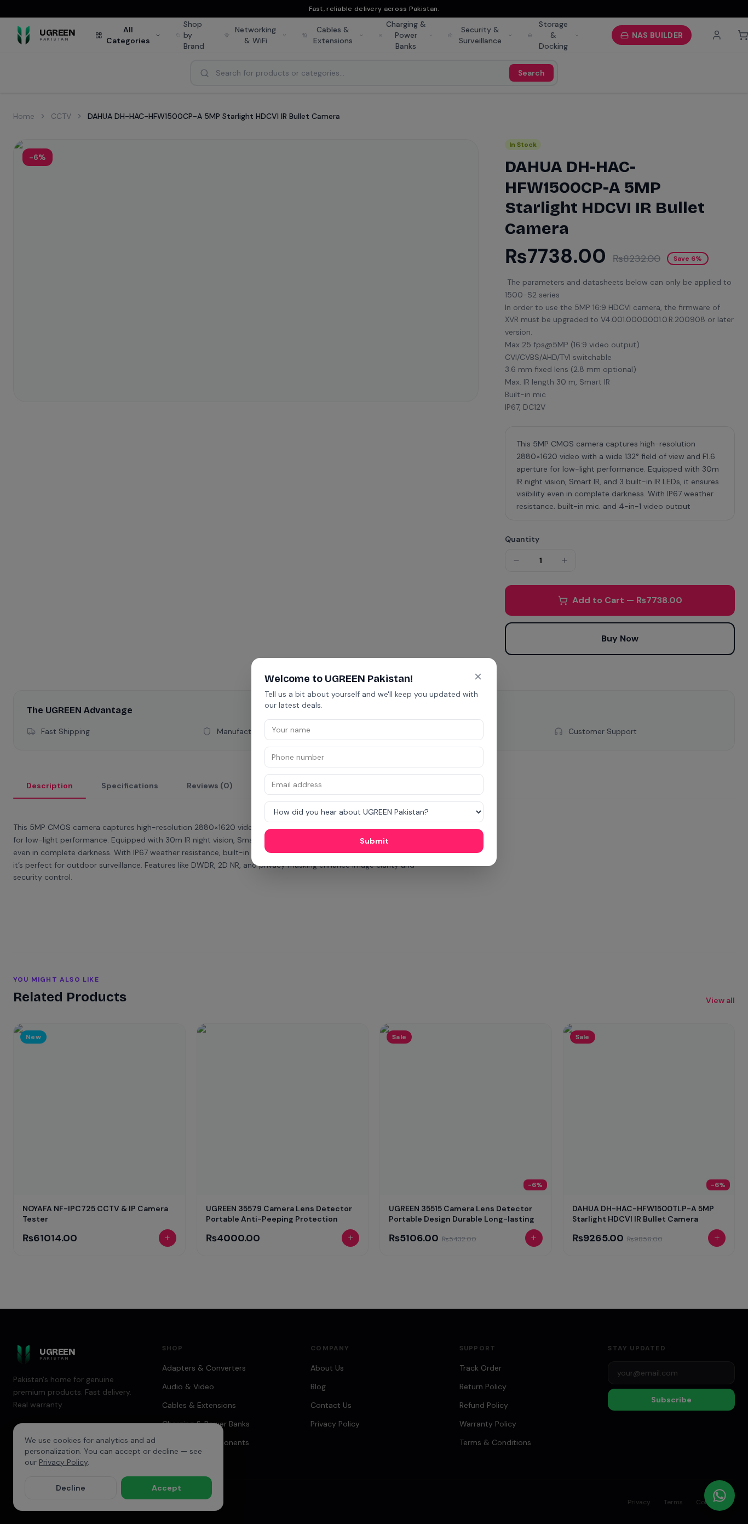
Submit (374, 841)
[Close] (478, 676)
